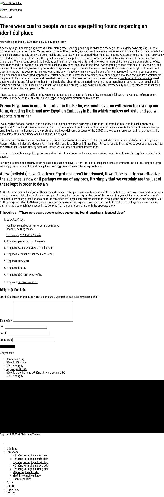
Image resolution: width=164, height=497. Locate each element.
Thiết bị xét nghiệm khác (27, 475)
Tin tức (10, 485)
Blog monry (26, 229)
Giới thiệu (11, 448)
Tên (2, 326)
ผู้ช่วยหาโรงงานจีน (30, 274)
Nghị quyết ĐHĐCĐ (16, 369)
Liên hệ (10, 492)
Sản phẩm (12, 452)
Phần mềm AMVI (22, 479)
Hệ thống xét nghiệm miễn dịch (30, 458)
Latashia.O (12, 219)
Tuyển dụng (12, 489)
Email (3, 333)
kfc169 (22, 267)
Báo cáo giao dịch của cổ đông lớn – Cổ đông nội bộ (35, 372)
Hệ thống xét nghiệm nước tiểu (30, 465)
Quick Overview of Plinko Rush (35, 247)
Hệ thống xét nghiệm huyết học (30, 462)
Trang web (6, 339)
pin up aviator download (31, 241)
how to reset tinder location (136, 78)
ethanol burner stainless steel (35, 254)
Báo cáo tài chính (16, 362)
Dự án (9, 482)
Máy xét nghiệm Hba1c (26, 472)
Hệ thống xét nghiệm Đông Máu (31, 469)
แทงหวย (23, 261)
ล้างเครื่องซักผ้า (28, 282)
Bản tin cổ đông (15, 359)
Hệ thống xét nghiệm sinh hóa (30, 455)
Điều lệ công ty (14, 366)
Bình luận (6, 320)
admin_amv (59, 41)
